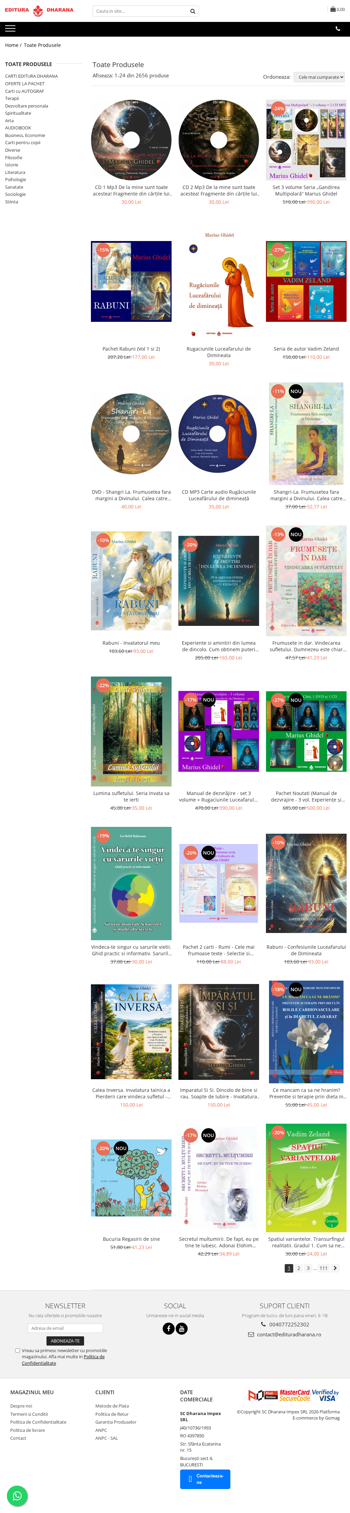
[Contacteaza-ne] (338, 29)
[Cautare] (193, 11)
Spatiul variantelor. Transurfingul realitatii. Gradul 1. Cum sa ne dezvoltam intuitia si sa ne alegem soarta (306, 1242)
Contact (18, 1438)
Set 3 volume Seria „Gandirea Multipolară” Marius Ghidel (306, 190)
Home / (14, 45)
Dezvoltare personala (26, 106)
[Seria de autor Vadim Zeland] (306, 281)
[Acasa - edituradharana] (39, 11)
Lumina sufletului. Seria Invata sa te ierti (131, 796)
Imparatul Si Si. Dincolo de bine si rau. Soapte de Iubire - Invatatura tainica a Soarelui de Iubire (218, 1093)
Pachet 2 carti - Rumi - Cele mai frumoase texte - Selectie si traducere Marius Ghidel (219, 950)
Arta (9, 120)
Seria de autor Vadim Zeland (306, 348)
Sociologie (15, 194)
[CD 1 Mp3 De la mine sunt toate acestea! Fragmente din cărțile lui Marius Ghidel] (131, 140)
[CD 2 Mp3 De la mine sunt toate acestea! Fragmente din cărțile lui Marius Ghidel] (218, 140)
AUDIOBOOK (18, 128)
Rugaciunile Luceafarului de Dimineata (219, 351)
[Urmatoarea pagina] (335, 1268)
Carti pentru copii (22, 142)
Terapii (12, 98)
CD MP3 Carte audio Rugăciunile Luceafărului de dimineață (219, 495)
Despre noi (21, 1406)
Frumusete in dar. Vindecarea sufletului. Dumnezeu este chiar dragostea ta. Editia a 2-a (306, 646)
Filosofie (13, 157)
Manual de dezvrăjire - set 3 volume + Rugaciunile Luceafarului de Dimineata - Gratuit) (218, 796)
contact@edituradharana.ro (288, 1334)
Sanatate (14, 187)
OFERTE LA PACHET (24, 83)
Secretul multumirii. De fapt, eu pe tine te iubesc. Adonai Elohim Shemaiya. (219, 1242)
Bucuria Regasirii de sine (131, 1239)
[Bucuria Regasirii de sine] (131, 1177)
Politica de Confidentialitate (38, 1422)
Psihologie (15, 179)
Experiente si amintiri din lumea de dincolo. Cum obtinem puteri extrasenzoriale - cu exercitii (219, 646)
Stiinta (11, 202)
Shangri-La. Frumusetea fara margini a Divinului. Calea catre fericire (306, 495)
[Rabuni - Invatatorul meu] (131, 580)
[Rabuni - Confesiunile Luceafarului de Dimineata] (306, 883)
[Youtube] (182, 1329)
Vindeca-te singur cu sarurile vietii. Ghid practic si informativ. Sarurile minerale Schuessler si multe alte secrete (131, 950)
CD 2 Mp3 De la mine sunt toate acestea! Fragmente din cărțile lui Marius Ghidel (218, 190)
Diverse (12, 150)
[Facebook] (169, 1329)
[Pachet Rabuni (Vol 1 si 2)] (131, 281)
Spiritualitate (18, 113)
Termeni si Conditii (29, 1414)
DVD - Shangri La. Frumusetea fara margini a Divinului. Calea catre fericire (131, 495)
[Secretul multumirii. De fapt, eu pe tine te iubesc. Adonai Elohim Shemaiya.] (218, 1177)
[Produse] (11, 30)
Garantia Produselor (115, 1422)
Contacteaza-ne (210, 1479)
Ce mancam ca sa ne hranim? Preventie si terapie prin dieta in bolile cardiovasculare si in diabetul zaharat (306, 1093)
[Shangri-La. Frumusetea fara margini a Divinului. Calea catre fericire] (306, 433)
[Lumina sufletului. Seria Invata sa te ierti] (131, 731)
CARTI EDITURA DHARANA (31, 76)
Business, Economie (25, 135)
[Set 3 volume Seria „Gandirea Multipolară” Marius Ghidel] (306, 140)
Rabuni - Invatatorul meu (131, 643)
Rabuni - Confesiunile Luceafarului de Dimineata (306, 950)
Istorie (11, 165)
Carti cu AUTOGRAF (24, 91)
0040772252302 (288, 1324)
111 (324, 1268)
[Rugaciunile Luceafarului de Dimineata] (218, 281)
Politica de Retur (112, 1414)
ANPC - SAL (106, 1438)
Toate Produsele (42, 45)
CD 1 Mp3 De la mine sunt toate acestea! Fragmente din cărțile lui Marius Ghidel (131, 190)
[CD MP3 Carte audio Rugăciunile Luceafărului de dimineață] (218, 434)
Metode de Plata (112, 1406)
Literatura (15, 172)
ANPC (101, 1430)
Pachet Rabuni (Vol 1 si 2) (131, 348)
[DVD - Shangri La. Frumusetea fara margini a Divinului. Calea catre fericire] (131, 433)
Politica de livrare (27, 1430)
